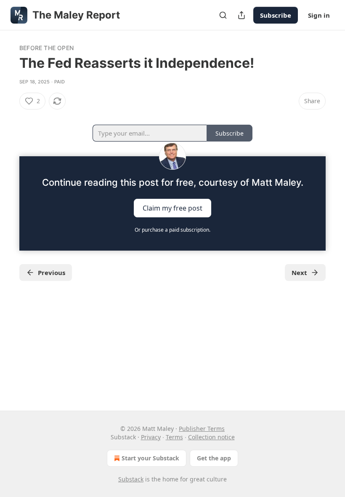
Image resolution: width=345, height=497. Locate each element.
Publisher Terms (202, 429)
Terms (174, 437)
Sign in (319, 15)
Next (299, 272)
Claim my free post (172, 208)
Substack (130, 479)
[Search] (223, 15)
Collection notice (211, 437)
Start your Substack (150, 458)
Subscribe (275, 15)
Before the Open (46, 47)
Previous (51, 272)
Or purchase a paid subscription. (172, 229)
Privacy (151, 437)
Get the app (214, 458)
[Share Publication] (241, 15)
